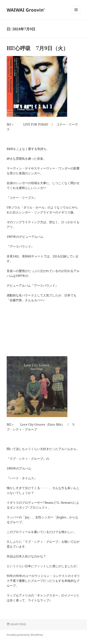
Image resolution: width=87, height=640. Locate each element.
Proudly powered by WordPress (25, 635)
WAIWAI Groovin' (26, 10)
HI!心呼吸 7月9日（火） (37, 48)
